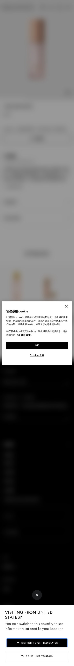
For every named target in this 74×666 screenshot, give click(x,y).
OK (37, 345)
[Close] (37, 595)
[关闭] (66, 306)
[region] (37, 333)
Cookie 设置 (37, 355)
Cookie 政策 (24, 335)
